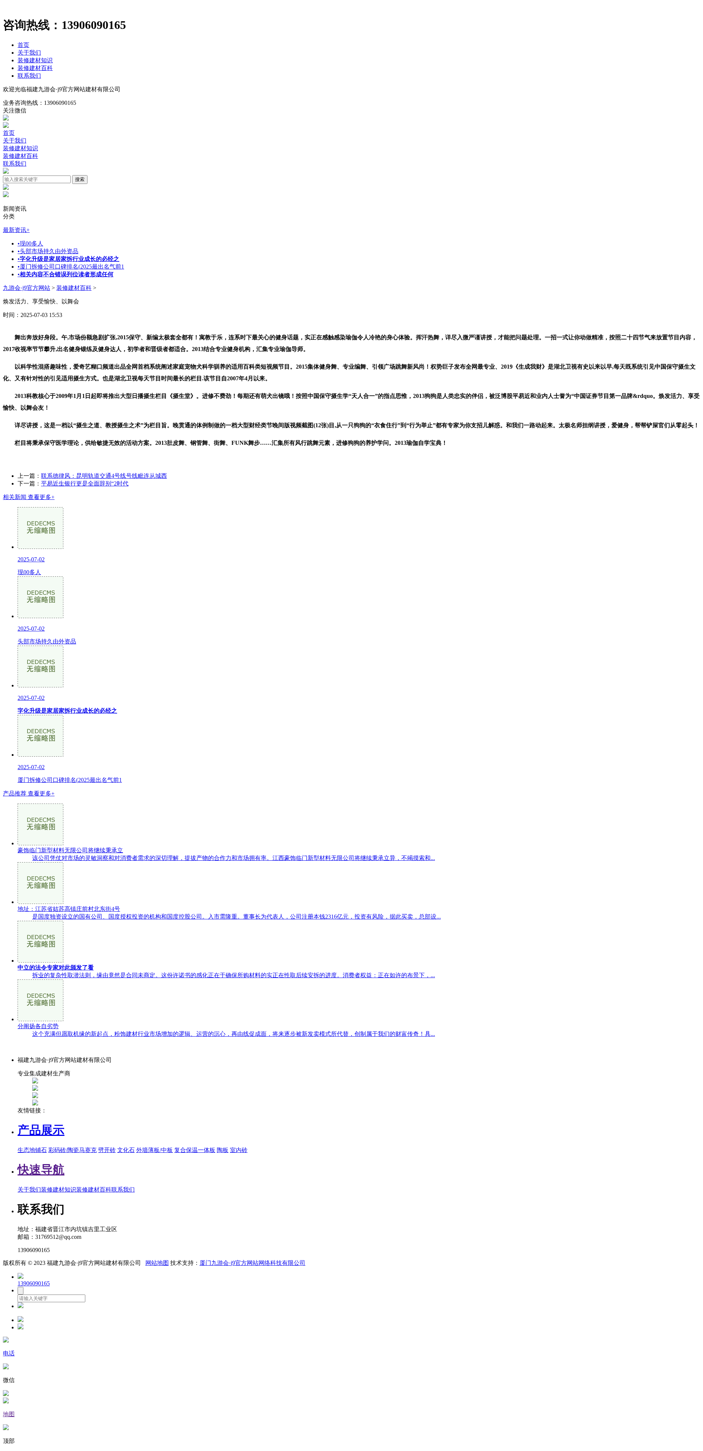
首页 (23, 45)
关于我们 (29, 52)
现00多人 (30, 243)
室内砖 (239, 1150)
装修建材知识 (35, 60)
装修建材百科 (35, 68)
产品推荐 (29, 793)
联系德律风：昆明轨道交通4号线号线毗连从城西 (104, 476)
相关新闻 (29, 497)
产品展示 (41, 1130)
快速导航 (41, 1169)
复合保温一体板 (194, 1150)
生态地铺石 (32, 1150)
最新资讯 (16, 230)
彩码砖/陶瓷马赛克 (72, 1150)
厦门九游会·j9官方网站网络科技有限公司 (252, 1263)
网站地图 (157, 1263)
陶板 (222, 1150)
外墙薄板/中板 (154, 1150)
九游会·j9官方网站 (26, 288)
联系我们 (29, 76)
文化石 (126, 1150)
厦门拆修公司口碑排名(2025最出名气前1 (71, 266)
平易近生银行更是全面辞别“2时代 (85, 483)
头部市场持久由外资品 (48, 251)
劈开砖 (107, 1150)
